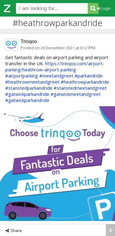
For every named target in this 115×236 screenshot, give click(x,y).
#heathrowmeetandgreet (32, 82)
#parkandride (89, 76)
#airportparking (21, 76)
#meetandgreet (56, 76)
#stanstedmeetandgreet (80, 88)
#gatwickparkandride (27, 94)
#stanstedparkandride (28, 88)
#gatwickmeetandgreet (76, 94)
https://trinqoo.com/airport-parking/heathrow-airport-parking (54, 66)
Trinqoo (29, 41)
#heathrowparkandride (85, 82)
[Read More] (110, 230)
